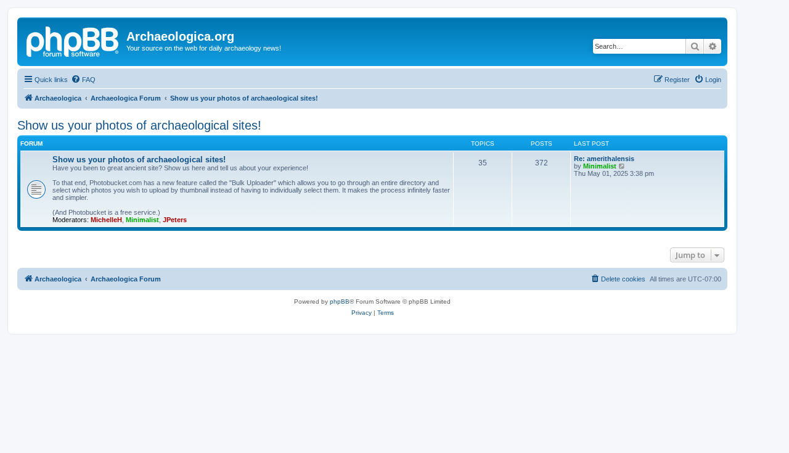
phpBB (340, 301)
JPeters (175, 219)
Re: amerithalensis (604, 158)
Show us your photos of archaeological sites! (139, 125)
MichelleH (106, 219)
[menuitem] (83, 79)
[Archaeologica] (73, 40)
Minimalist (142, 219)
